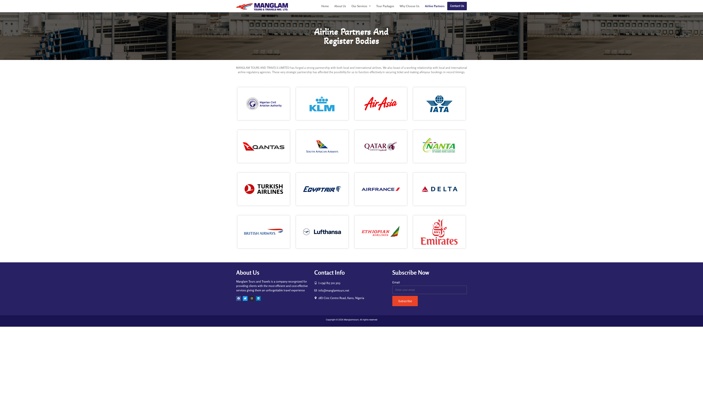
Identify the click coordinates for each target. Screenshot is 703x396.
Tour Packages (385, 6)
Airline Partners (435, 6)
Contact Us (457, 6)
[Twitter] (245, 298)
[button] (361, 6)
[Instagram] (251, 298)
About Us (340, 6)
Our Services (359, 6)
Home (325, 6)
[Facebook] (238, 298)
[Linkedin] (258, 298)
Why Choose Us (409, 6)
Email (396, 282)
